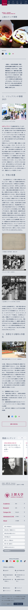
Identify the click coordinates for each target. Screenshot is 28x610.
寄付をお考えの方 (9, 547)
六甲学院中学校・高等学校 (20, 575)
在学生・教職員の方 (10, 530)
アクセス (13, 3)
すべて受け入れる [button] (18, 604)
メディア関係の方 (9, 540)
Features (9, 12)
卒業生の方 (8, 536)
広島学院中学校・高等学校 (9, 580)
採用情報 (18, 590)
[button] (20, 443)
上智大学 (6, 570)
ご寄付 (17, 3)
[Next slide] (25, 438)
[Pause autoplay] (22, 438)
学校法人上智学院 (8, 567)
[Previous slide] (19, 438)
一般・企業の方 (9, 543)
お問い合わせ (7, 588)
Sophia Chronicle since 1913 (9, 13)
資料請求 (8, 550)
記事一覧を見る (14, 424)
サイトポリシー (8, 590)
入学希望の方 (8, 526)
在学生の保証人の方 (10, 533)
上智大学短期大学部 (20, 570)
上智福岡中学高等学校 (20, 580)
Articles (4, 12)
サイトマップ (19, 588)
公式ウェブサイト (6, 126)
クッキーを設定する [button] (7, 604)
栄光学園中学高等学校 (9, 575)
